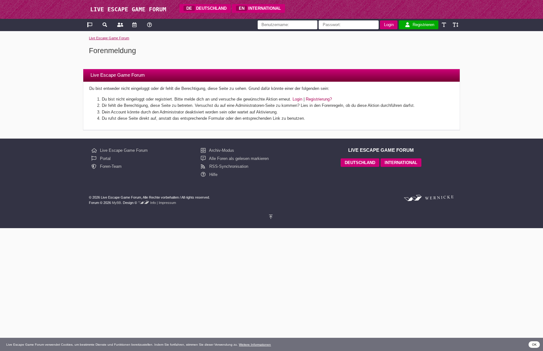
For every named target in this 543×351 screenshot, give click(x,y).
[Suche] (105, 24)
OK (534, 344)
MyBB (116, 203)
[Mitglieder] (119, 24)
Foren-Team (110, 166)
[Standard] (444, 24)
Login (297, 99)
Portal (105, 158)
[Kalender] (134, 24)
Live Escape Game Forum (109, 38)
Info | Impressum (163, 203)
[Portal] (90, 24)
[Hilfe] (149, 24)
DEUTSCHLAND (206, 8)
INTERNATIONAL (260, 8)
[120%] (455, 24)
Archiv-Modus (221, 150)
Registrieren (423, 24)
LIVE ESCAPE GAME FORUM (128, 9)
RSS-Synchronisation (228, 166)
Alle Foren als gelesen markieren (238, 158)
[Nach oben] (272, 216)
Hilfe (212, 174)
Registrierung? (319, 99)
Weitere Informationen (255, 344)
